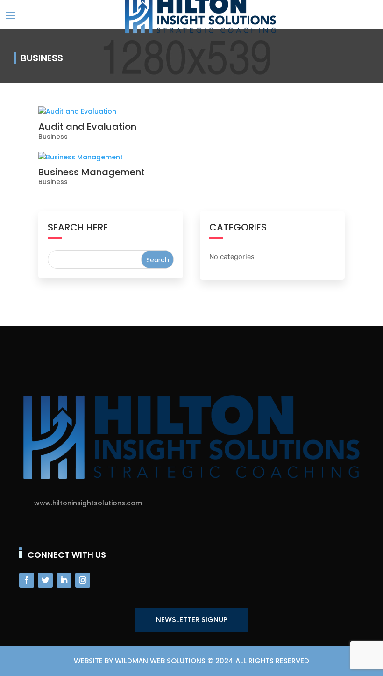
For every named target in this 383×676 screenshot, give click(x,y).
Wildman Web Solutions (160, 661)
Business (53, 136)
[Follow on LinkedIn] (64, 580)
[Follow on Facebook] (26, 580)
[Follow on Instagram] (82, 580)
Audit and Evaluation (87, 126)
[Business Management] (191, 157)
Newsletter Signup (191, 620)
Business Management (91, 172)
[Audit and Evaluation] (191, 111)
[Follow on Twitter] (45, 580)
